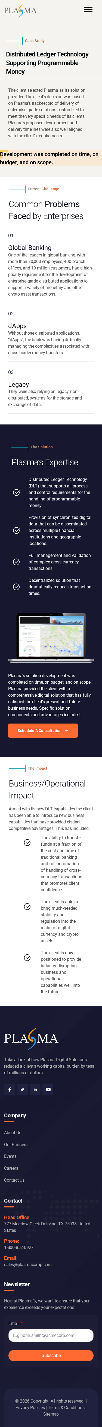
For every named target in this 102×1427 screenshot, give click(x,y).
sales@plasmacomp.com (28, 1264)
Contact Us (14, 1180)
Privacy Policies (30, 1407)
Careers (11, 1168)
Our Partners (15, 1144)
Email (14, 1323)
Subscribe (51, 1355)
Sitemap (51, 1414)
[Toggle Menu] (88, 12)
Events (10, 1156)
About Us (12, 1132)
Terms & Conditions (66, 1407)
